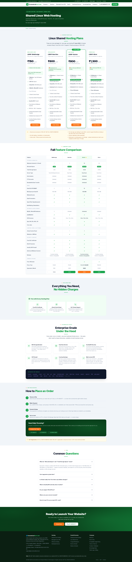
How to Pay (98, 1)
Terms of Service (93, 543)
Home (27, 28)
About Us (91, 537)
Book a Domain (74, 543)
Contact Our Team (34, 429)
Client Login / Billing (93, 550)
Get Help (115, 4)
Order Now (59, 524)
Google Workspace (75, 541)
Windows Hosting (55, 541)
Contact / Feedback (93, 546)
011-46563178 (85, 1)
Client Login (92, 1)
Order (54, 271)
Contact (104, 1)
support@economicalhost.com (44, 1)
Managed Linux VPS (61, 4)
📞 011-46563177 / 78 (105, 4)
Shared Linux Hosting (56, 537)
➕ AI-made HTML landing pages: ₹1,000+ (34, 73)
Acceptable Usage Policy (94, 541)
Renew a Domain (74, 546)
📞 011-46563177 (77, 1)
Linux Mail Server (74, 539)
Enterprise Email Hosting (76, 537)
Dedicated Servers (76, 4)
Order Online (35, 124)
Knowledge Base (87, 4)
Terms (97, 559)
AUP (100, 559)
